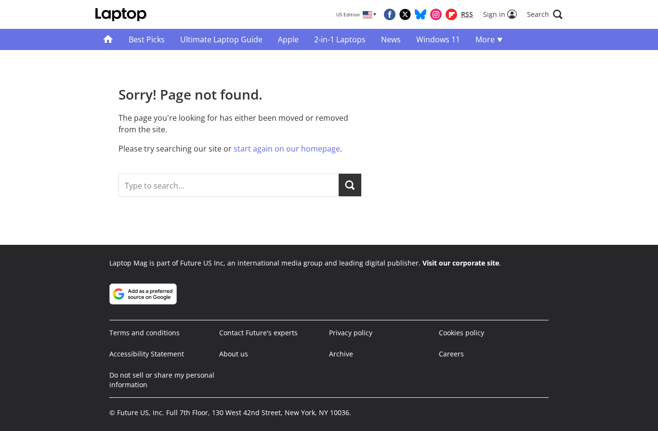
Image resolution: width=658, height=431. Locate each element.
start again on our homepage (287, 148)
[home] (108, 39)
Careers (451, 353)
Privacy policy (350, 332)
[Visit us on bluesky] (420, 14)
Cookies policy (461, 332)
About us (233, 353)
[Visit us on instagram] (436, 14)
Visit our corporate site (460, 262)
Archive (341, 353)
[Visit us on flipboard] (451, 14)
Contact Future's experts (258, 332)
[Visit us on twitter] (405, 14)
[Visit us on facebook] (389, 14)
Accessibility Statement (146, 353)
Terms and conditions (144, 332)
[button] (545, 14)
